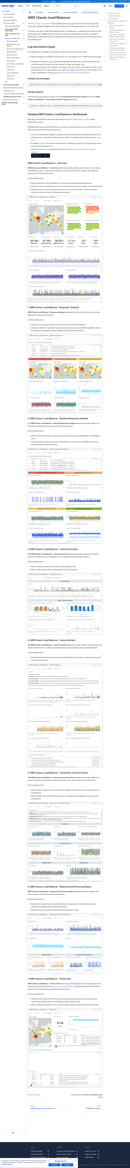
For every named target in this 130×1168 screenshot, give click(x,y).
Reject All (54, 1165)
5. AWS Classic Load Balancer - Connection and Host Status (117, 49)
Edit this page (35, 1095)
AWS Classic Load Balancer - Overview (117, 26)
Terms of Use (84, 1165)
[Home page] (30, 12)
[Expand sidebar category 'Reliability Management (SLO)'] (23, 96)
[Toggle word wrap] (96, 84)
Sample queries (113, 18)
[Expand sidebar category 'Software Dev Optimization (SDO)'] (23, 103)
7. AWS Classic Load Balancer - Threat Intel (117, 58)
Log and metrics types (114, 13)
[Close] (127, 1)
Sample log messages (115, 15)
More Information (7, 1164)
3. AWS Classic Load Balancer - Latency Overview (117, 40)
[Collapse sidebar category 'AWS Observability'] (23, 23)
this (81, 57)
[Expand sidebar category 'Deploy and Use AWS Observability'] (23, 30)
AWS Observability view (77, 119)
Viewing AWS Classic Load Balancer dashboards (117, 22)
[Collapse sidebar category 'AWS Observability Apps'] (23, 38)
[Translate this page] (104, 6)
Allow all (67, 1165)
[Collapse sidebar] (13, 1132)
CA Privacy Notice (97, 1165)
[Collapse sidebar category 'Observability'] (23, 11)
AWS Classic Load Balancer (41, 24)
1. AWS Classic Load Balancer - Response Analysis (117, 31)
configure (42, 143)
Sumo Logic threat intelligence (63, 986)
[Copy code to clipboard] (100, 84)
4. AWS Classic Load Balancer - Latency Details (117, 44)
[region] (39, 1163)
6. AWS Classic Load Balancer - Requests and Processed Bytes (117, 53)
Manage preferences (61, 1161)
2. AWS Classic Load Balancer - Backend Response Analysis (117, 35)
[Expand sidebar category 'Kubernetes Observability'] (23, 85)
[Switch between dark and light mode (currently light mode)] (126, 6)
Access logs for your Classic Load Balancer (75, 73)
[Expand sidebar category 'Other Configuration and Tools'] (23, 35)
